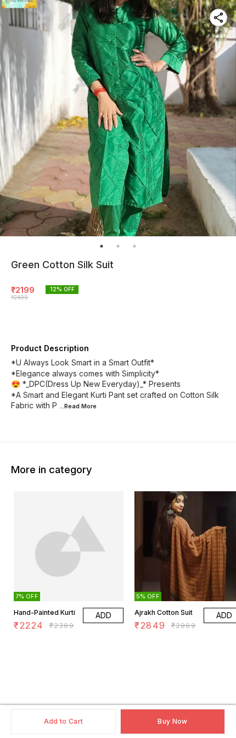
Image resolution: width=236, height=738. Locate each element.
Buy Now (172, 721)
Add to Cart (63, 721)
